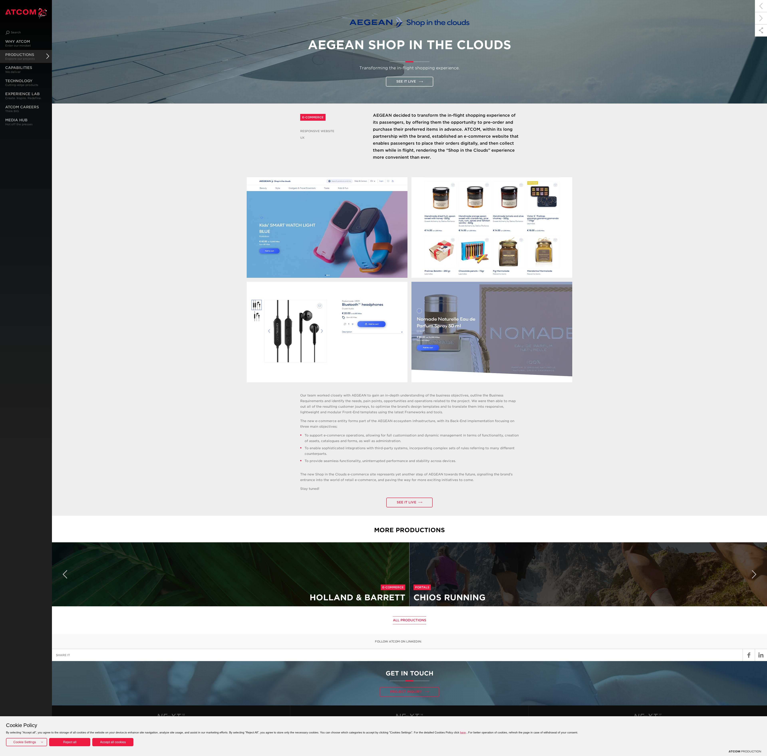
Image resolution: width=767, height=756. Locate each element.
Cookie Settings (24, 742)
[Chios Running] (761, 18)
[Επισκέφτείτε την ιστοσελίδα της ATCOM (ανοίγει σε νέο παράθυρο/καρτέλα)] (745, 751)
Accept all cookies (113, 742)
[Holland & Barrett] (761, 6)
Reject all (70, 742)
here (463, 732)
